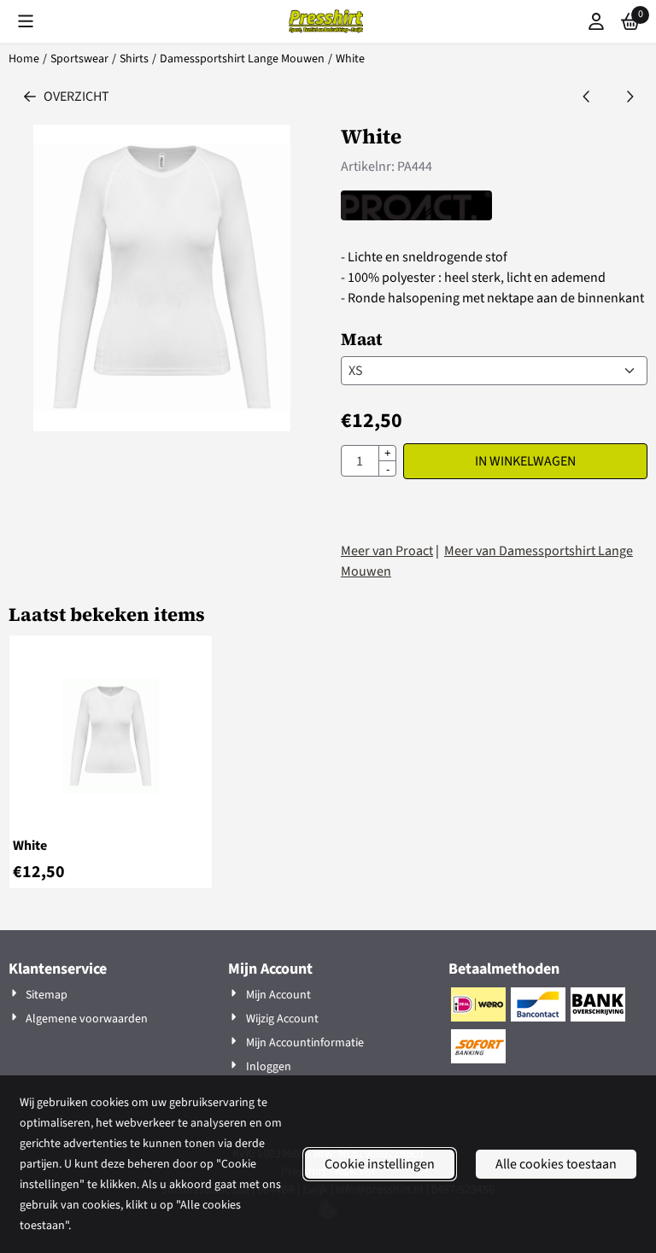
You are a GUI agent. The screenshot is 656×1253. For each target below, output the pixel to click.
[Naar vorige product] (587, 96)
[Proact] (416, 216)
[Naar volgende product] (629, 96)
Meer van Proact (387, 551)
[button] (26, 21)
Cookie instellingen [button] (380, 1164)
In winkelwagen (525, 461)
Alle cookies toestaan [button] (556, 1164)
